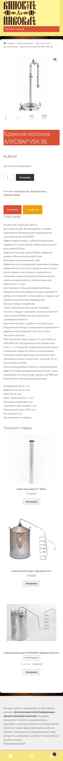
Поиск (31, 756)
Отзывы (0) (32, 209)
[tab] (13, 209)
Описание (12, 209)
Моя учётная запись (10, 756)
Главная (10, 43)
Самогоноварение (25, 43)
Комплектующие (12, 194)
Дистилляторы (43, 43)
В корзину (25, 177)
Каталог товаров (14, 28)
